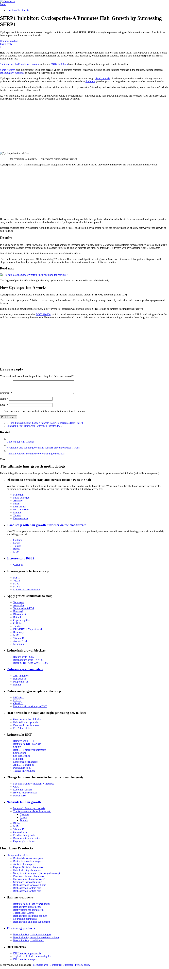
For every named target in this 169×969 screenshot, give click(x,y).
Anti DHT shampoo (23, 764)
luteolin (35, 64)
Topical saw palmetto (24, 770)
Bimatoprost (19, 614)
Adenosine (18, 605)
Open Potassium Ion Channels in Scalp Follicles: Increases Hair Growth (46, 422)
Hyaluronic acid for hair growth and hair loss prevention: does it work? (43, 447)
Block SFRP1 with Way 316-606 (30, 662)
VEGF (16, 580)
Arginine (17, 500)
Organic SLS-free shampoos (28, 867)
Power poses (19, 795)
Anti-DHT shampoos (24, 864)
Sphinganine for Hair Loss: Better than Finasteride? (33, 425)
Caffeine (17, 623)
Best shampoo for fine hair (27, 891)
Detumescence (20, 518)
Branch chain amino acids (26, 838)
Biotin (16, 549)
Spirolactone (19, 752)
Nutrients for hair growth (24, 802)
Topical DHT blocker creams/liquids (32, 956)
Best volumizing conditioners (28, 940)
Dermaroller (19, 506)
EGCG (17, 700)
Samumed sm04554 (23, 608)
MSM (16, 551)
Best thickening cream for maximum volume (36, 937)
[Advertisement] (84, 126)
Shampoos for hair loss (18, 855)
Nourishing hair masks (25, 918)
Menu (3, 4)
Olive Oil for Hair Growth (20, 441)
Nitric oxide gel (21, 497)
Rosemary (18, 632)
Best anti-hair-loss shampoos (28, 858)
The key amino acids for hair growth (32, 811)
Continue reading (9, 41)
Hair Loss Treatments (18, 10)
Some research (7, 69)
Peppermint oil (20, 681)
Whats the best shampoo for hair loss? (48, 274)
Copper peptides (21, 620)
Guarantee (68, 964)
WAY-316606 (43, 314)
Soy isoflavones (21, 755)
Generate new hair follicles (27, 719)
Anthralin (90, 81)
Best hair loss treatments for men (30, 915)
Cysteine (17, 540)
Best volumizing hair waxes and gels (32, 934)
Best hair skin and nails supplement (31, 921)
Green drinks (20, 832)
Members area (40, 964)
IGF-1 (16, 577)
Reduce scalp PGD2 (23, 656)
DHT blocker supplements (27, 953)
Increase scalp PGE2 (20, 558)
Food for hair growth (24, 835)
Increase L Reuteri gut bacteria (29, 808)
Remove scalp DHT (23, 740)
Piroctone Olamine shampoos (28, 876)
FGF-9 (16, 586)
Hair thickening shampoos (26, 870)
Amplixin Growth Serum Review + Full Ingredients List (36, 453)
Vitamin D (18, 638)
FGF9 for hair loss (22, 728)
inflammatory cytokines (12, 72)
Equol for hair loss (22, 789)
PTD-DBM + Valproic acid (27, 629)
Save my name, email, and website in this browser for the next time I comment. (45, 411)
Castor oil (18, 564)
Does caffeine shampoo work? (29, 879)
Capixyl (17, 746)
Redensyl (18, 611)
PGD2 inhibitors (59, 64)
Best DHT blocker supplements (29, 749)
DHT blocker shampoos (25, 959)
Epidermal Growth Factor (26, 589)
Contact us (55, 964)
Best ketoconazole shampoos (28, 861)
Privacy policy (82, 964)
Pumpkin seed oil (22, 767)
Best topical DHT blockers (27, 743)
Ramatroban (19, 678)
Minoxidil (18, 494)
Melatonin (18, 644)
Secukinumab (102, 78)
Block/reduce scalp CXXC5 (28, 659)
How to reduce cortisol (25, 792)
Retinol (17, 512)
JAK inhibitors (22, 64)
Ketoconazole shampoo (25, 761)
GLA (16, 786)
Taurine (17, 515)
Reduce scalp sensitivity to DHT (30, 706)
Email (4, 404)
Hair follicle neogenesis (25, 722)
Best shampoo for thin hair (27, 888)
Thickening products (21, 928)
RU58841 (18, 697)
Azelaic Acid (20, 641)
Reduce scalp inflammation (25, 669)
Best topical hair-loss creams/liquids (31, 903)
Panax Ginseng (21, 509)
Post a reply (6, 44)
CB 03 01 (18, 703)
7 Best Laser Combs (23, 912)
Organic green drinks (24, 841)
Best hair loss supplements (27, 906)
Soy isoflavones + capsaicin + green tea (33, 783)
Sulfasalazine (7, 64)
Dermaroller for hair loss (26, 725)
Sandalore (18, 602)
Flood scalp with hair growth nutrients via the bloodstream (46, 525)
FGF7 (16, 583)
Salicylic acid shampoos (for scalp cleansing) (36, 873)
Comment (6, 393)
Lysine (16, 543)
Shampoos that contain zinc (27, 882)
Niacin (16, 503)
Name (4, 398)
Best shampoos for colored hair (29, 885)
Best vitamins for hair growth (28, 909)
